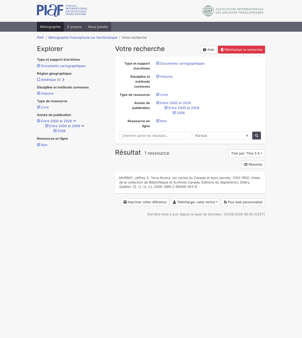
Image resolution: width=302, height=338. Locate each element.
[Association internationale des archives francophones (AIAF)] (233, 11)
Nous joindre (98, 27)
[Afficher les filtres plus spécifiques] (63, 79)
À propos (74, 27)
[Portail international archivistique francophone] (62, 11)
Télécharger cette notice (195, 202)
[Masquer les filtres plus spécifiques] (74, 120)
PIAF (40, 37)
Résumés (255, 164)
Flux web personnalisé (244, 202)
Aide (210, 50)
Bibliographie (50, 27)
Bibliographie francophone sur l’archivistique (82, 37)
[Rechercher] (256, 135)
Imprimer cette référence (146, 202)
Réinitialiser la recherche (243, 50)
